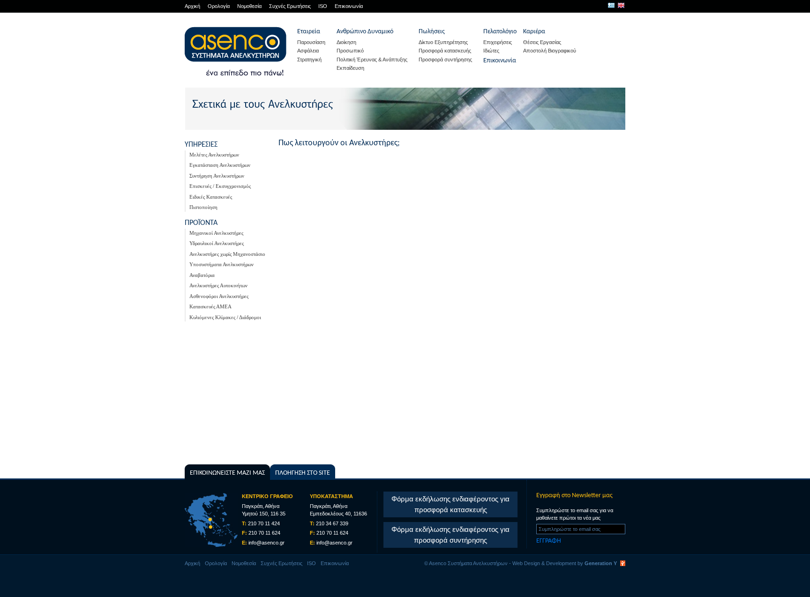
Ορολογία (219, 6)
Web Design (526, 563)
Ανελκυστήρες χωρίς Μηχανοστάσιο (227, 254)
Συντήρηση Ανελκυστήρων (216, 176)
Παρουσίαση (311, 42)
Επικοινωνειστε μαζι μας (227, 473)
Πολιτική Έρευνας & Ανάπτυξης (372, 59)
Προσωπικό (350, 50)
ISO (322, 6)
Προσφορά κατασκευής (445, 50)
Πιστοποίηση (203, 207)
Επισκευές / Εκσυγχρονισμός (220, 186)
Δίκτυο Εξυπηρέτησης (443, 42)
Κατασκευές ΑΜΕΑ (210, 306)
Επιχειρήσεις (497, 42)
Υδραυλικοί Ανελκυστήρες (216, 243)
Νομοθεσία (249, 6)
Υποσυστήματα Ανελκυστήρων (221, 264)
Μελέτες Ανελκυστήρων (214, 154)
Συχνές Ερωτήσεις (290, 6)
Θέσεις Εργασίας (542, 42)
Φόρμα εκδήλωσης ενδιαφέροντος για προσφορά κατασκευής (450, 504)
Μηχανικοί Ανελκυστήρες (216, 233)
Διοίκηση (346, 42)
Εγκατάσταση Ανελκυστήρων (219, 165)
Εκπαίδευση (350, 68)
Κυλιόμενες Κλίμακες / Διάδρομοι (225, 317)
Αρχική (192, 6)
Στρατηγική (309, 59)
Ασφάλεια (308, 50)
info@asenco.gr (266, 542)
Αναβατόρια (202, 275)
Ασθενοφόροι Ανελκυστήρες (218, 296)
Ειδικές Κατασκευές (210, 197)
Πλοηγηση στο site (302, 473)
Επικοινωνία (349, 6)
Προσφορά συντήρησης (445, 59)
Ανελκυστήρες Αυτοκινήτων (218, 285)
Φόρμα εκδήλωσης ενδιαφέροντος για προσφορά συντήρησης (450, 534)
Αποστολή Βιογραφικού (549, 50)
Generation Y (601, 563)
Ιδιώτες (491, 50)
